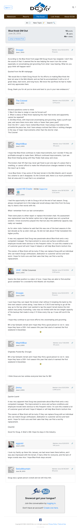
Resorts (26, 17)
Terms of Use (62, 524)
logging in (51, 503)
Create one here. (51, 508)
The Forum (40, 17)
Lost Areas (55, 17)
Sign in (7, 7)
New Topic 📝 (38, 23)
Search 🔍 (51, 23)
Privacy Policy (53, 524)
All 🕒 (28, 23)
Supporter (43, 189)
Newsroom (11, 17)
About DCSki (69, 17)
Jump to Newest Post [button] (16, 39)
